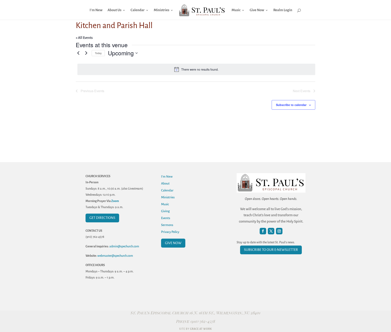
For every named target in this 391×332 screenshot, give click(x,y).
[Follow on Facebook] (263, 231)
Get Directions (102, 218)
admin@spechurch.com (124, 246)
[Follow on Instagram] (279, 231)
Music (236, 10)
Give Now (257, 10)
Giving (165, 211)
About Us (114, 10)
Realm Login (282, 10)
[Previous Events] (78, 53)
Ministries (161, 10)
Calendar (138, 10)
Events (165, 218)
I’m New (96, 10)
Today (98, 53)
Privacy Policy (170, 232)
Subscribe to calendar (291, 105)
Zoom (115, 201)
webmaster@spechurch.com (115, 255)
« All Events (84, 38)
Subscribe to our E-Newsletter (271, 250)
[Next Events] (86, 53)
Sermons (167, 225)
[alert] (196, 69)
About (165, 183)
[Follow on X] (271, 231)
